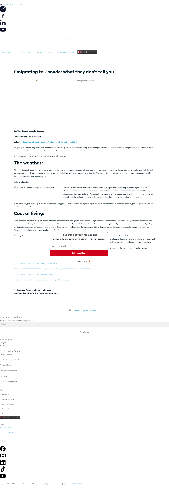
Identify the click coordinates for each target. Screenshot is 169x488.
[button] (79, 238)
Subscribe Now (79, 253)
